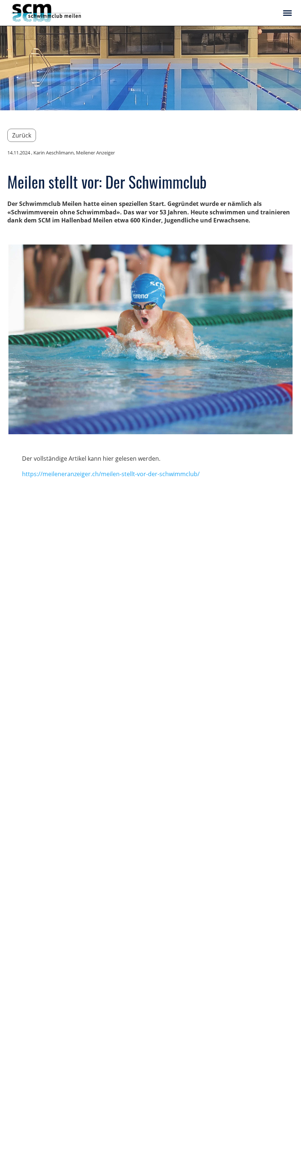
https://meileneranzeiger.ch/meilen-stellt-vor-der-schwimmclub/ (111, 474)
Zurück (21, 135)
